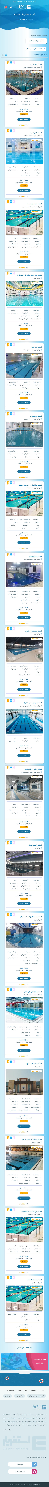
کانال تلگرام (20, 1464)
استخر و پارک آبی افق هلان (33, 992)
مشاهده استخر (24, 119)
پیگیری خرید (19, 1396)
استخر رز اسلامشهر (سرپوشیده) (32, 1139)
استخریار (30, 20)
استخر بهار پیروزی (36, 416)
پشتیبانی (7, 1396)
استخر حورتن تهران (35, 556)
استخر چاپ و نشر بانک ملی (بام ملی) (29, 275)
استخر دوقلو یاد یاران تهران (33, 769)
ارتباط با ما (33, 1390)
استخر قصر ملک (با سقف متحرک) (31, 917)
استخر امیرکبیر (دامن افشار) (33, 703)
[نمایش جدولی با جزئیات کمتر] (2, 55)
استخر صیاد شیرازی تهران (33, 631)
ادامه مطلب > (6, 1430)
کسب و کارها (10, 1390)
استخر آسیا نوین (36, 347)
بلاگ (26, 1390)
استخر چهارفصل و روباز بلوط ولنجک (30, 485)
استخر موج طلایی (36, 64)
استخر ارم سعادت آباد (35, 204)
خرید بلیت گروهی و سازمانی (36, 1396)
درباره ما (41, 1390)
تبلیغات (19, 1390)
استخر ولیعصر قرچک (35, 845)
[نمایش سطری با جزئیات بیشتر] (6, 55)
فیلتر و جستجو (34, 41)
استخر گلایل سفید (36, 133)
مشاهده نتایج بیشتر (24, 1347)
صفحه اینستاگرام (20, 1472)
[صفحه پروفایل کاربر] (10, 7)
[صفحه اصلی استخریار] (25, 7)
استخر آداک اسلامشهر (35, 1280)
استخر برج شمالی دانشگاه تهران (31, 1211)
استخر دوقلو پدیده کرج (34, 1063)
